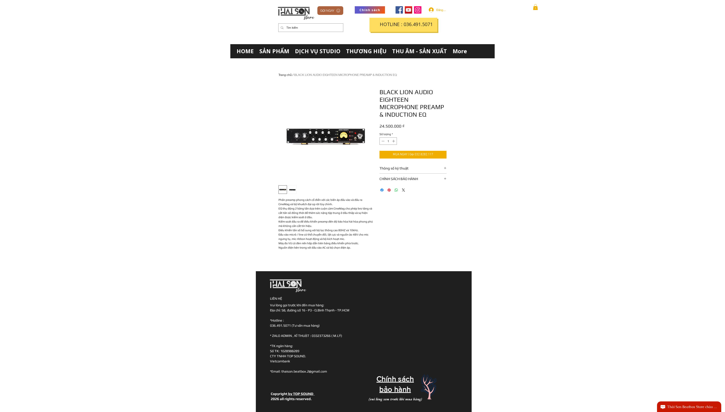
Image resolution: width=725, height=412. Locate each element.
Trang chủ (285, 74)
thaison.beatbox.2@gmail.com (304, 371)
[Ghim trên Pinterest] (389, 190)
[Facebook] (399, 10)
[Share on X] (403, 190)
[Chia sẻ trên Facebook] (382, 190)
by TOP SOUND (301, 394)
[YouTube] (408, 10)
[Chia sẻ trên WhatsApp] (396, 190)
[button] (535, 7)
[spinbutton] (388, 141)
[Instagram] (417, 10)
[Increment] (393, 141)
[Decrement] (382, 141)
